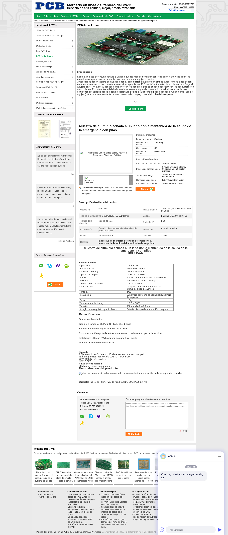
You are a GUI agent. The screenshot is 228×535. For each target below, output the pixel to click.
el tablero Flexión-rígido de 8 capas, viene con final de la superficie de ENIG (146, 509)
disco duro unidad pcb (45, 77)
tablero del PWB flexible (45, 30)
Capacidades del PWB (103, 16)
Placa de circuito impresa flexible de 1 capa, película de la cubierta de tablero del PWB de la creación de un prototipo (43, 481)
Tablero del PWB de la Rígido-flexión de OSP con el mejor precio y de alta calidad (146, 517)
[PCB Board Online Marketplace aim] (41, 276)
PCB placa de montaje (44, 103)
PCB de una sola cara (44, 41)
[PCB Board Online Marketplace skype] (49, 266)
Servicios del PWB (69, 16)
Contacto (141, 16)
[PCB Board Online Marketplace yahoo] (58, 266)
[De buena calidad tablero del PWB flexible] (44, 137)
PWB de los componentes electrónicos (51, 108)
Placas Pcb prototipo (44, 66)
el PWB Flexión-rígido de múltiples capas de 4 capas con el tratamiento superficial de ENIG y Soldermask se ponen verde (146, 499)
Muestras (44, 21)
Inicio (38, 16)
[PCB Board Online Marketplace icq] (66, 266)
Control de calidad (47, 497)
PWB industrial (42, 98)
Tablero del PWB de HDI (46, 72)
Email (191, 7)
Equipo (86, 16)
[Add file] (162, 529)
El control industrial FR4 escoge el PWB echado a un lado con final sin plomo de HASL (103, 478)
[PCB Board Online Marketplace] (192, 10)
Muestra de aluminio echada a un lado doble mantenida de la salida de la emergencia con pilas (107, 191)
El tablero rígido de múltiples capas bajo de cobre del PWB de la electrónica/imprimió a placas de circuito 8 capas (114, 499)
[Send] (219, 529)
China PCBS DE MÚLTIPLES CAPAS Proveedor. (79, 532)
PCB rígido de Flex (43, 46)
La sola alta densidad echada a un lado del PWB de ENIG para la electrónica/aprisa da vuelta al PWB (80, 522)
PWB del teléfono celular (46, 92)
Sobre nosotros (51, 16)
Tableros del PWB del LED (47, 87)
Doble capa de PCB (44, 61)
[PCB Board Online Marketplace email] (41, 266)
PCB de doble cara (58, 21)
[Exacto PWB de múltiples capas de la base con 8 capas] (123, 464)
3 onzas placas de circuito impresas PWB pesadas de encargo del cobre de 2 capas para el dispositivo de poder (113, 512)
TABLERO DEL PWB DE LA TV (50, 82)
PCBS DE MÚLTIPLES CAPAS (133, 382)
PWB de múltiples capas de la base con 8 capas (124, 475)
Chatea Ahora (180, 7)
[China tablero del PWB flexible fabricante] (50, 9)
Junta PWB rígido (43, 51)
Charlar (145, 189)
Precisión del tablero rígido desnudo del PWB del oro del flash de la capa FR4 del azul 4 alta (114, 523)
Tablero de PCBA (97, 382)
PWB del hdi (112, 382)
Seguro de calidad (125, 16)
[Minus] (220, 456)
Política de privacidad (46, 532)
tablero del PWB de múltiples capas (50, 35)
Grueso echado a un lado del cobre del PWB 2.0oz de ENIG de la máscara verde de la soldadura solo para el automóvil (81, 499)
